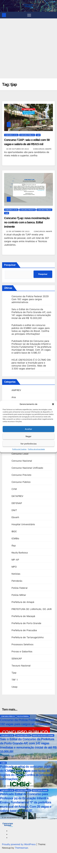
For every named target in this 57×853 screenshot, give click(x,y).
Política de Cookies (19, 449)
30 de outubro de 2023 (17, 149)
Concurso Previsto (27, 210)
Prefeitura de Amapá (23, 602)
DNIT (14, 510)
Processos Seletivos (22, 644)
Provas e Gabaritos (22, 651)
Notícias (16, 573)
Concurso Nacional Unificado (27, 468)
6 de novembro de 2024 (13, 817)
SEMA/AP (17, 658)
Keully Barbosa (20, 552)
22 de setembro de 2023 (18, 231)
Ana (14, 397)
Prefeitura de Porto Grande (26, 623)
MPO (14, 566)
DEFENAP (17, 503)
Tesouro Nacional (21, 665)
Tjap (38, 135)
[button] (53, 404)
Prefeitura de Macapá (23, 616)
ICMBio (15, 538)
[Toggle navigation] (29, 15)
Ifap (14, 545)
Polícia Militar (19, 595)
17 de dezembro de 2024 (14, 758)
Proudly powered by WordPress (19, 844)
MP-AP (15, 559)
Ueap (14, 686)
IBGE (14, 531)
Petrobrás (17, 581)
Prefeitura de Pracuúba (24, 630)
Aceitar (28, 429)
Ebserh (15, 517)
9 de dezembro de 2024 (13, 786)
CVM (14, 489)
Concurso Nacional (22, 460)
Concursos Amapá (42, 149)
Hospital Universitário (23, 524)
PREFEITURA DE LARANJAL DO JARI (32, 609)
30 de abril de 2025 (11, 731)
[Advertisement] (28, 48)
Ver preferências (28, 443)
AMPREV (16, 390)
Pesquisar (10, 264)
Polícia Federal (19, 588)
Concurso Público (27, 135)
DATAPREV (17, 496)
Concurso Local (11, 135)
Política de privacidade (36, 449)
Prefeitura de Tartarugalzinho (28, 637)
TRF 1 (15, 679)
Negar (28, 436)
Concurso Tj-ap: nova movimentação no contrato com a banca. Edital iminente (27, 222)
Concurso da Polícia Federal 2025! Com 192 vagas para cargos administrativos (30, 299)
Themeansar (21, 847)
